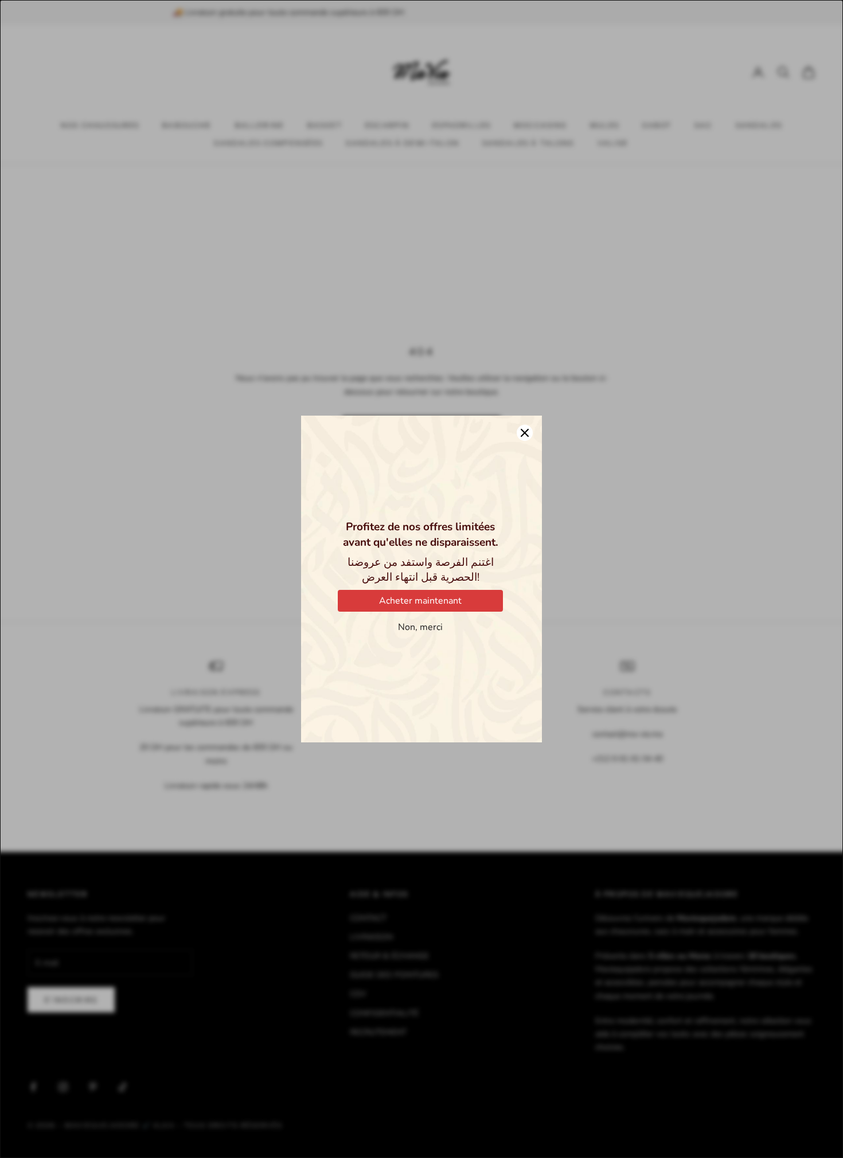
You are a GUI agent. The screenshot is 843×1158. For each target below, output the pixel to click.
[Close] (525, 433)
